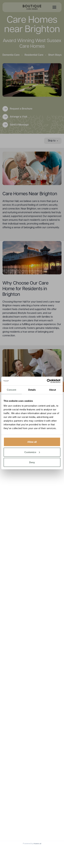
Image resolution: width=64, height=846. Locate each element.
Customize (30, 452)
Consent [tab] (11, 389)
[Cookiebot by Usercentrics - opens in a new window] (46, 381)
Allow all (32, 442)
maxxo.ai (37, 843)
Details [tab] (32, 389)
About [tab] (52, 389)
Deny (32, 462)
